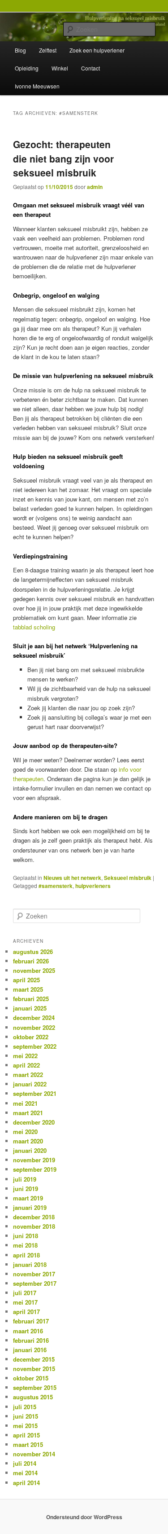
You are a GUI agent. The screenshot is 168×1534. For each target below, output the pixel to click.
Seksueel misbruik (127, 878)
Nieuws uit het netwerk (72, 878)
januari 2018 (30, 1264)
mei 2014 (25, 1472)
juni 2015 (25, 1416)
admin (95, 187)
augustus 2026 (33, 951)
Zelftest (47, 50)
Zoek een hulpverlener (97, 50)
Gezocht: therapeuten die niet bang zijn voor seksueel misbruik (63, 158)
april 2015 (26, 1435)
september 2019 (34, 1169)
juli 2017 (24, 1292)
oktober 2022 (30, 1037)
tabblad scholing (34, 627)
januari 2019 (30, 1207)
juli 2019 (24, 1179)
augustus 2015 (33, 1397)
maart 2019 (28, 1198)
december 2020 (34, 1122)
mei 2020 (25, 1131)
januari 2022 (30, 1084)
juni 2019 (25, 1188)
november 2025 (34, 970)
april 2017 (26, 1311)
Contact (90, 68)
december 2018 (34, 1217)
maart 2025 (28, 989)
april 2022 (26, 1065)
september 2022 (34, 1046)
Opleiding (27, 68)
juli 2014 (24, 1463)
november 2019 (34, 1160)
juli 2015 (24, 1406)
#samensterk (56, 886)
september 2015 (34, 1387)
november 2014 (34, 1454)
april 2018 (26, 1255)
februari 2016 (31, 1340)
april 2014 (26, 1482)
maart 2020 (28, 1141)
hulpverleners (93, 886)
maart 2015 (28, 1444)
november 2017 (34, 1274)
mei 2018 (25, 1245)
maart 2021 (28, 1112)
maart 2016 (28, 1331)
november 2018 (34, 1226)
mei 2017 (25, 1302)
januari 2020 (30, 1150)
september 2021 (34, 1093)
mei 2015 (25, 1425)
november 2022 (34, 1027)
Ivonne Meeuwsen (37, 86)
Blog (20, 50)
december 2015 (34, 1359)
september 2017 (34, 1283)
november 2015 (34, 1368)
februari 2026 (31, 961)
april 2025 (26, 980)
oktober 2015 (30, 1378)
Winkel (60, 68)
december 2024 (34, 1017)
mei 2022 (25, 1055)
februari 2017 (31, 1321)
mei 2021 (25, 1103)
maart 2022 (28, 1074)
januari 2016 (30, 1349)
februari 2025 (31, 998)
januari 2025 (30, 1008)
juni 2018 (25, 1235)
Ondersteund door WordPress (84, 1517)
